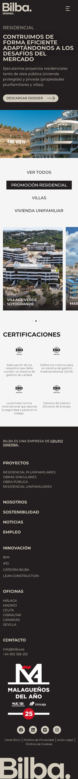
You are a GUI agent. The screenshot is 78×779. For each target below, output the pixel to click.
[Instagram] (57, 730)
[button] (36, 321)
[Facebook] (21, 730)
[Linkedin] (33, 730)
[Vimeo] (45, 730)
